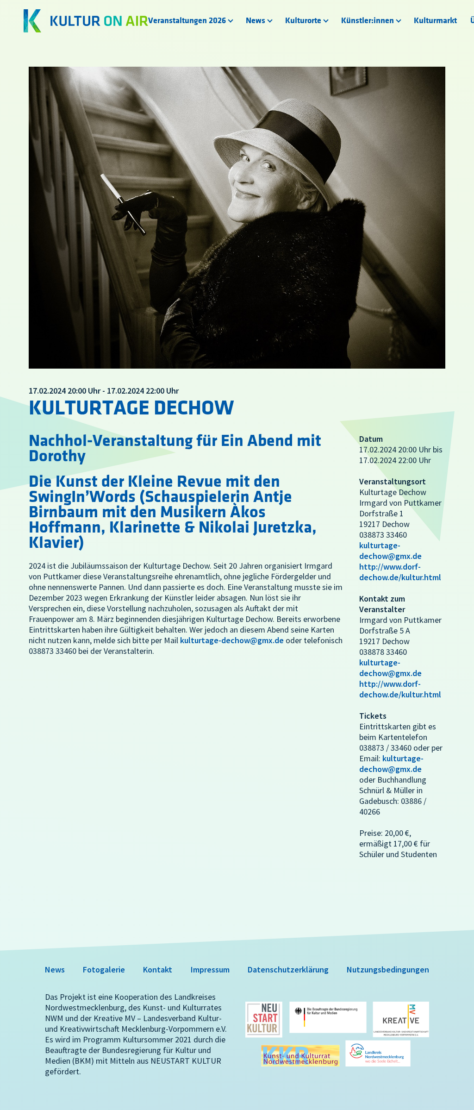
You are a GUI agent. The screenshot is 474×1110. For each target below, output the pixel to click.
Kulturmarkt (435, 21)
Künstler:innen (367, 21)
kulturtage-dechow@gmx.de (232, 640)
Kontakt (157, 969)
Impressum (210, 969)
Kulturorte (303, 21)
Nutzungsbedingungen (388, 969)
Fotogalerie (104, 969)
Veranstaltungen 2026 (187, 21)
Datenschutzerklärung (288, 969)
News (255, 21)
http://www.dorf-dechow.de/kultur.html (400, 572)
